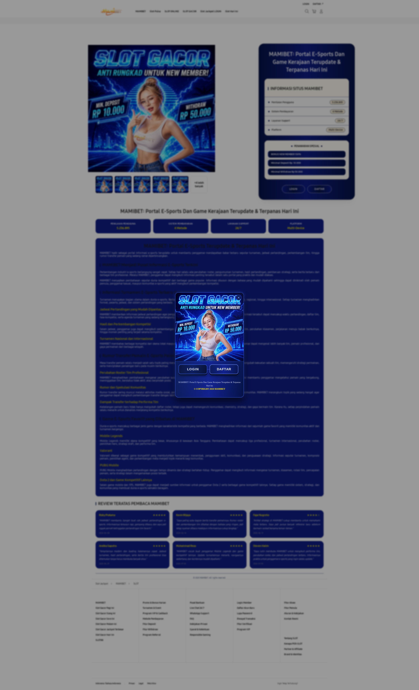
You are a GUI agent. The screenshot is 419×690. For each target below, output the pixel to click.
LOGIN (193, 369)
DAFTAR (224, 369)
